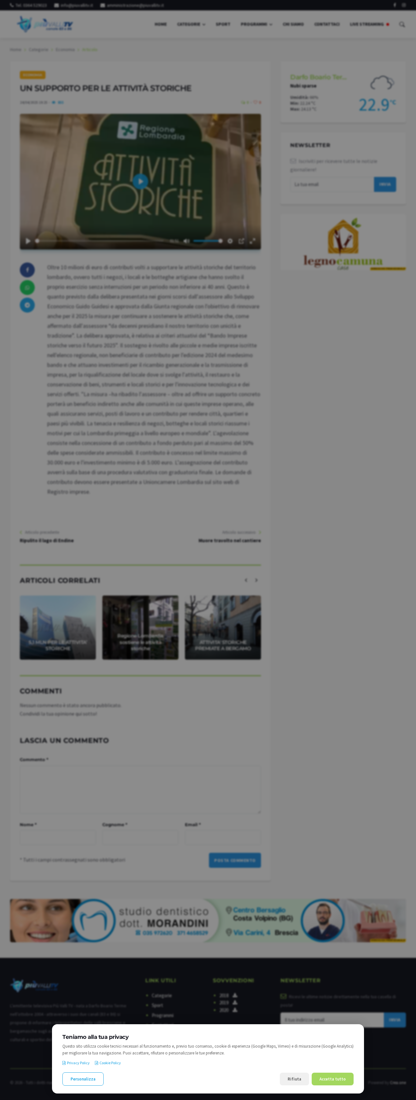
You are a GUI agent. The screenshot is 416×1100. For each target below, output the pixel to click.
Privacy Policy (78, 1062)
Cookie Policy (110, 1062)
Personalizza (83, 1079)
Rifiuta (294, 1079)
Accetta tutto (332, 1079)
